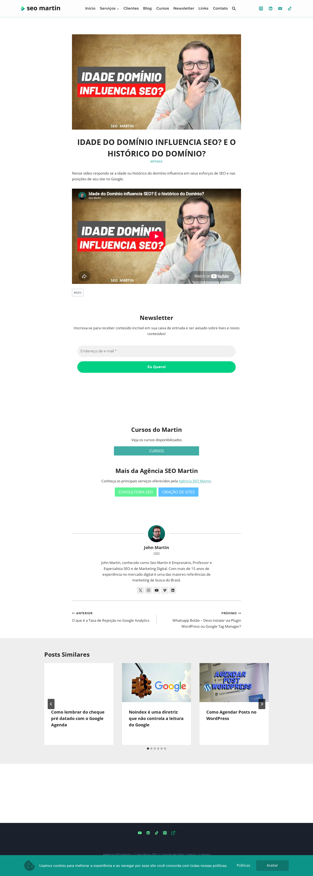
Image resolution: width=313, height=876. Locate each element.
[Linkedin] (270, 8)
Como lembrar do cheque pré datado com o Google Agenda (78, 718)
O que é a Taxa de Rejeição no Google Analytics (110, 617)
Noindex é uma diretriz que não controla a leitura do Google (156, 718)
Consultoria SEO (146, 855)
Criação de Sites (172, 855)
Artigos (156, 161)
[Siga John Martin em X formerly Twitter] (140, 590)
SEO (78, 293)
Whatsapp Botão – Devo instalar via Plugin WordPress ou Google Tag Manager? (206, 620)
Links (203, 8)
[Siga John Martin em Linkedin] (172, 590)
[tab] (148, 748)
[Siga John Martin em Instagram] (148, 590)
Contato (220, 8)
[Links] (173, 833)
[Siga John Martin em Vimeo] (164, 590)
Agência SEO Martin (195, 480)
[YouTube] (280, 8)
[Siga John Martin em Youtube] (156, 590)
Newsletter (183, 8)
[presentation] (78, 682)
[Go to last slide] (51, 704)
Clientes (131, 8)
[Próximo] (261, 704)
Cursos (162, 8)
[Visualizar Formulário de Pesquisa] (234, 8)
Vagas (191, 855)
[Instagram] (261, 8)
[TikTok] (290, 8)
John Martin (156, 547)
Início (90, 8)
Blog (147, 8)
